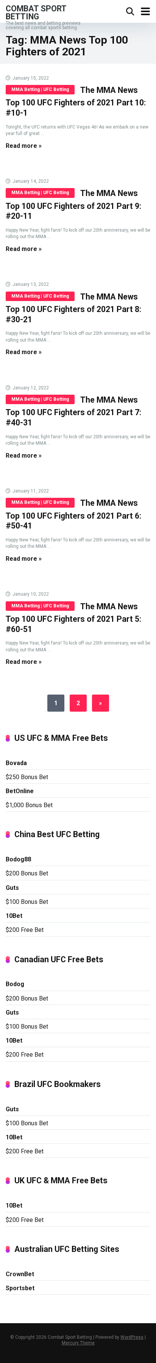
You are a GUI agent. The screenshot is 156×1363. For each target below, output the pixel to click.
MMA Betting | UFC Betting (40, 89)
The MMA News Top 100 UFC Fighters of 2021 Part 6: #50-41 (73, 514)
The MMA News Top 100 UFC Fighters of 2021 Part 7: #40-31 (73, 411)
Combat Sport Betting (36, 12)
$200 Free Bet (25, 929)
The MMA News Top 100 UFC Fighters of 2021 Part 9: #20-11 (73, 204)
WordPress (132, 1337)
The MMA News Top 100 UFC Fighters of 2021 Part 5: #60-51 (73, 618)
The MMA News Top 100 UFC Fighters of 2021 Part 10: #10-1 (76, 101)
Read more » (24, 145)
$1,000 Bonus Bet (29, 805)
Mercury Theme (78, 1343)
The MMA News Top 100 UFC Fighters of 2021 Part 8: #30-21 (73, 308)
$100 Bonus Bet (27, 901)
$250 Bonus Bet (27, 777)
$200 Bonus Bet (27, 873)
